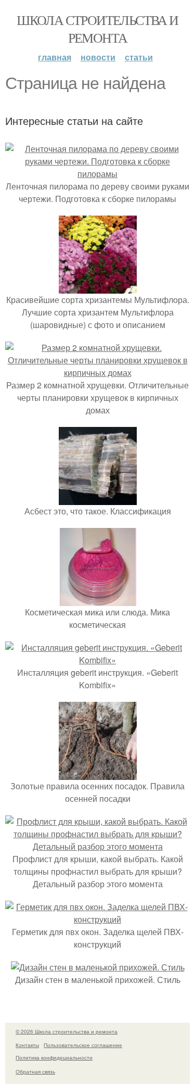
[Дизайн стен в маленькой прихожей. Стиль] (98, 967)
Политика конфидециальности (54, 1057)
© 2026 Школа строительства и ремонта (67, 1031)
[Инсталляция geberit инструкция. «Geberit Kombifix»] (97, 660)
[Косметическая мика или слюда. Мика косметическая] (98, 600)
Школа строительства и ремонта (97, 28)
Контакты (27, 1045)
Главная (54, 57)
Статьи (139, 57)
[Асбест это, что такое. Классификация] (98, 499)
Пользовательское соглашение (83, 1045)
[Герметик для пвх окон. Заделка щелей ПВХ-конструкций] (97, 919)
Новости (98, 57)
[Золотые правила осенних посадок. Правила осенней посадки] (98, 773)
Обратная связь (35, 1071)
